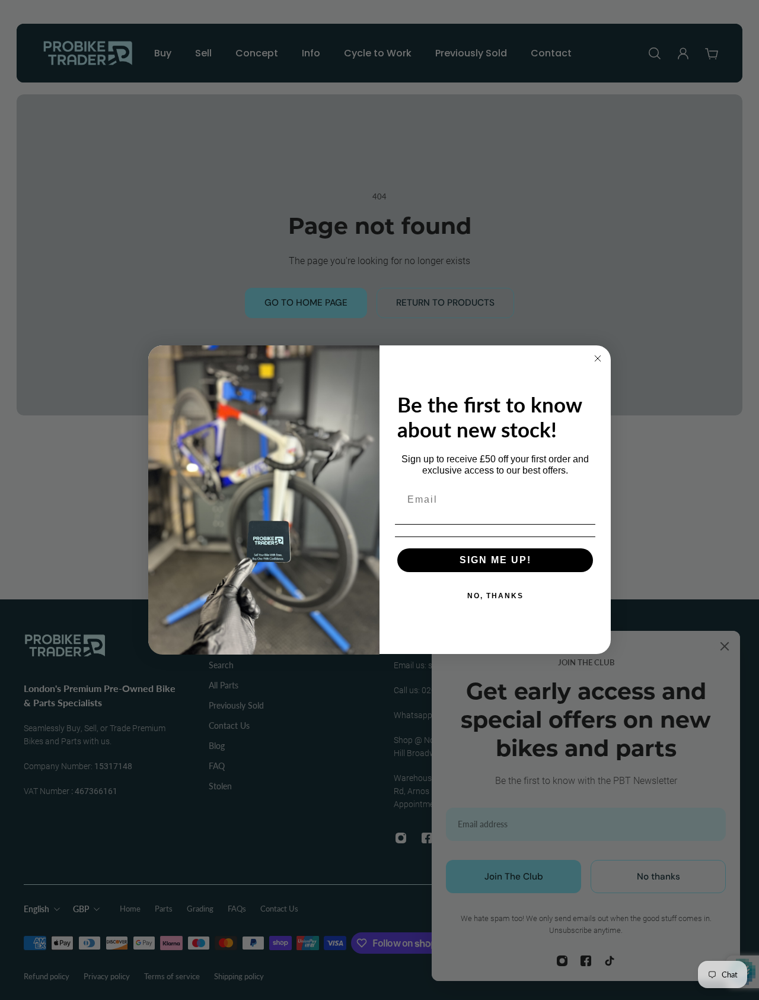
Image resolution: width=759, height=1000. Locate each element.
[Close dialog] (598, 358)
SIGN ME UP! (495, 560)
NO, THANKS (495, 596)
